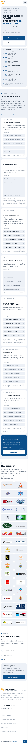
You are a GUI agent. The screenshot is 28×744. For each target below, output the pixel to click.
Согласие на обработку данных (8, 723)
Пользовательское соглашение (8, 731)
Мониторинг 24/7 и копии (11, 327)
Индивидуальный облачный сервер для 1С (11, 303)
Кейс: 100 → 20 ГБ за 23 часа (12, 335)
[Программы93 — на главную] (3, 2)
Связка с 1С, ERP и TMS (10, 243)
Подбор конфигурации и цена (12, 319)
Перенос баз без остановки (12, 323)
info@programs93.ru (9, 655)
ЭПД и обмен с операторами (12, 235)
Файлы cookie (4, 727)
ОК (25, 741)
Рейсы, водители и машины (12, 231)
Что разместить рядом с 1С (12, 331)
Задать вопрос (13, 452)
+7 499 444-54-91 (9, 651)
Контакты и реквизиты (6, 715)
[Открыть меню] (25, 2)
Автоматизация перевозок (11, 215)
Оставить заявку (13, 37)
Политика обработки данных (8, 719)
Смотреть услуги (13, 42)
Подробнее (15, 741)
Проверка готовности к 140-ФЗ (13, 239)
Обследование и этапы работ (12, 247)
